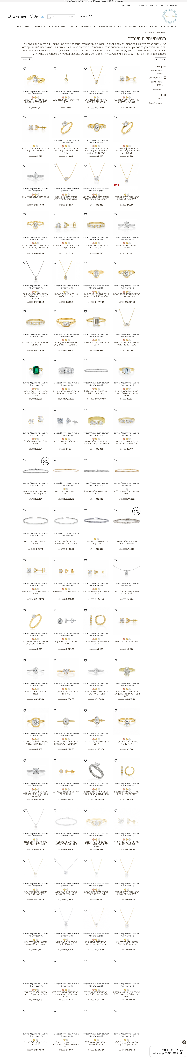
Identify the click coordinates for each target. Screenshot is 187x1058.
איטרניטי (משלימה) (155, 77)
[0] (29, 17)
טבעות (165, 26)
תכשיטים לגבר (84, 26)
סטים (63, 26)
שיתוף (26, 59)
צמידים (144, 26)
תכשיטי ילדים (25, 26)
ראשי (175, 26)
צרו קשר (164, 5)
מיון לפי (161, 59)
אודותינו (173, 5)
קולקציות (54, 26)
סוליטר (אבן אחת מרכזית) (156, 71)
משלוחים (153, 5)
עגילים (155, 26)
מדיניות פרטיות (140, 5)
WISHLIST (84, 16)
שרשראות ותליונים (127, 26)
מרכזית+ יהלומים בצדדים (156, 83)
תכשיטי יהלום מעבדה (105, 26)
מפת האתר (126, 5)
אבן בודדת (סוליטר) (155, 103)
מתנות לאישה (40, 26)
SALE (71, 26)
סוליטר (160, 98)
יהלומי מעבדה (157, 89)
